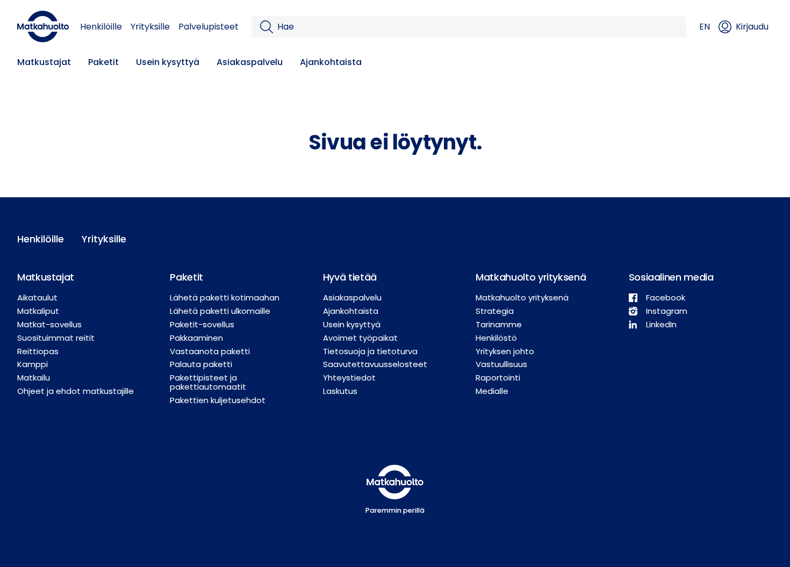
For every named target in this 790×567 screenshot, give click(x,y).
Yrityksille (150, 26)
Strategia (495, 311)
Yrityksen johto (505, 351)
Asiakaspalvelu (250, 62)
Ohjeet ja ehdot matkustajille (75, 391)
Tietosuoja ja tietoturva (370, 351)
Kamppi (32, 364)
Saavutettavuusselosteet (375, 364)
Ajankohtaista (331, 62)
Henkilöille (101, 26)
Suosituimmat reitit (56, 337)
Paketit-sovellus (202, 324)
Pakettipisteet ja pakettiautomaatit (208, 382)
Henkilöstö (496, 337)
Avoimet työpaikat (360, 337)
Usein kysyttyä (167, 62)
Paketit (103, 62)
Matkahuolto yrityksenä (522, 297)
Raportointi (498, 377)
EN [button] (704, 26)
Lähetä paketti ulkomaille (220, 311)
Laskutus (340, 391)
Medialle (492, 391)
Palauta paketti (201, 364)
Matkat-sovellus (49, 324)
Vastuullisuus (501, 364)
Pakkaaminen (196, 337)
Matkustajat (44, 62)
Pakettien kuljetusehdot (217, 400)
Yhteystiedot (349, 377)
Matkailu (33, 377)
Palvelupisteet (208, 26)
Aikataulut (37, 297)
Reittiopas (38, 351)
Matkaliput (38, 311)
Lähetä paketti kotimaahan (224, 297)
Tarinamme (499, 324)
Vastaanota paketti (210, 351)
